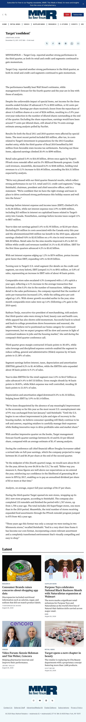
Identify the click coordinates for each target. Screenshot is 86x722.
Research (52, 24)
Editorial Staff (19, 708)
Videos (26, 24)
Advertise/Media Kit (35, 708)
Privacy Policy (77, 708)
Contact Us (8, 708)
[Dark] (3, 15)
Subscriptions (63, 708)
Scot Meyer (50, 668)
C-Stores (64, 24)
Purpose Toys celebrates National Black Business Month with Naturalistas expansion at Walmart (63, 591)
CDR (67, 15)
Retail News (15, 24)
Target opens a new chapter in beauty (63, 654)
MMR (46, 614)
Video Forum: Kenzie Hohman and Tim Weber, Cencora (20, 654)
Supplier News (39, 24)
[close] (83, 4)
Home (4, 24)
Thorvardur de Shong (11, 605)
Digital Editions (50, 708)
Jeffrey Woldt (8, 665)
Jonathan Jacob (13, 37)
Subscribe (77, 15)
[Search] (6, 15)
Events (74, 24)
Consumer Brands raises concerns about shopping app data (20, 590)
